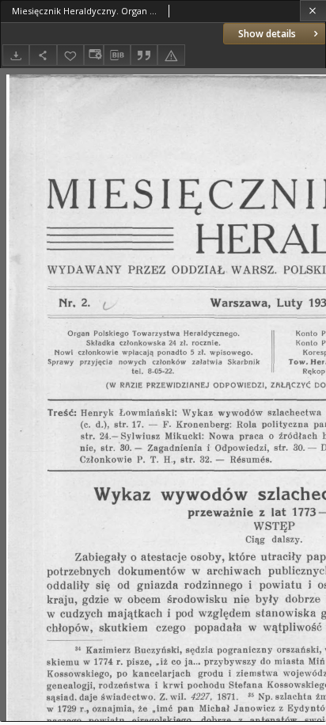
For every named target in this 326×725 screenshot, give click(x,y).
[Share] (42, 55)
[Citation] (144, 55)
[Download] (15, 55)
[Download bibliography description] (117, 55)
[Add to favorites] (70, 55)
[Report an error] (170, 55)
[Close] (313, 10)
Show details (267, 33)
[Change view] (93, 55)
